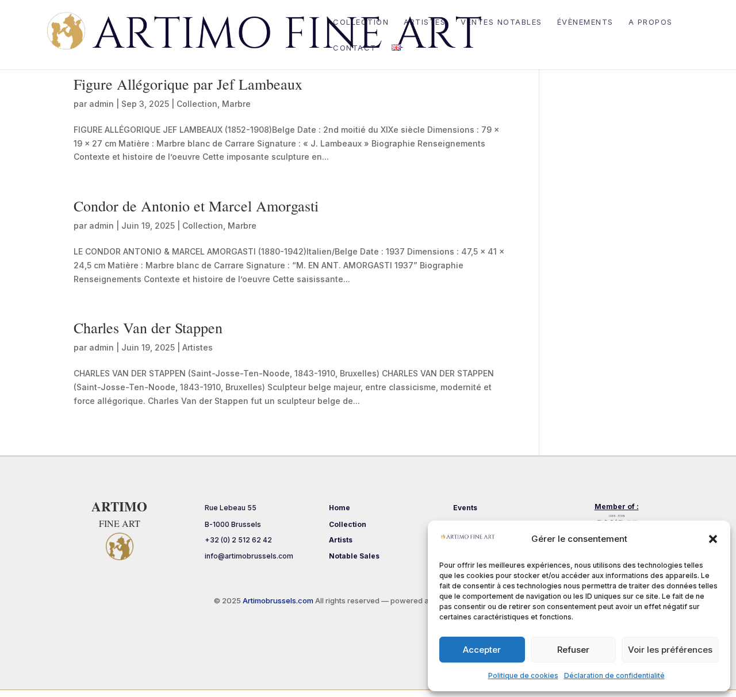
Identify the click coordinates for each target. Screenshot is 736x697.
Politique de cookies (523, 675)
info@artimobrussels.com (249, 556)
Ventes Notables (501, 22)
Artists (340, 540)
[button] (713, 539)
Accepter (482, 649)
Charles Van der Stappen (148, 327)
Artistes (425, 22)
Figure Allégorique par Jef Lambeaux (188, 84)
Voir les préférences (670, 649)
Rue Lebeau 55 (230, 507)
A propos (650, 22)
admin (101, 104)
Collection (361, 22)
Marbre (236, 104)
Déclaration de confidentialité (614, 675)
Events (465, 507)
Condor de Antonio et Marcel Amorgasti (196, 205)
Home (339, 507)
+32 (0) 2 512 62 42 (238, 540)
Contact (355, 48)
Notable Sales (354, 556)
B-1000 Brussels (233, 524)
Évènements (585, 22)
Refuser (573, 649)
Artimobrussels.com (279, 600)
